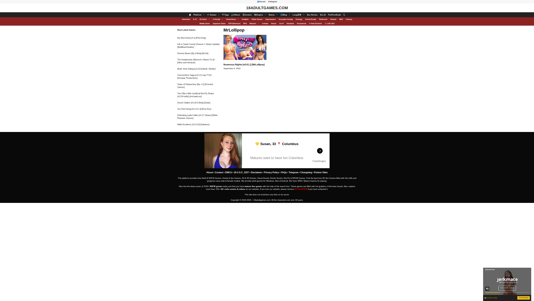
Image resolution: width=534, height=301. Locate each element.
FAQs (284, 172)
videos (242, 189)
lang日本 (297, 15)
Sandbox (245, 19)
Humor (273, 24)
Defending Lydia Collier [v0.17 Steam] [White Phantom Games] (197, 116)
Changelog (306, 172)
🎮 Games (211, 15)
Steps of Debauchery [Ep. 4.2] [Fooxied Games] (195, 85)
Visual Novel (231, 19)
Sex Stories (312, 15)
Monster (253, 24)
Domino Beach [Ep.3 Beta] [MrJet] (192, 53)
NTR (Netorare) (234, 24)
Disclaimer (256, 172)
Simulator (290, 24)
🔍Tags (225, 15)
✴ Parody (216, 19)
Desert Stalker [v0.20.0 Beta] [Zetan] (193, 102)
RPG (245, 24)
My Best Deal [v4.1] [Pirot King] (191, 38)
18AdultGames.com (267, 8)
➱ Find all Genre (315, 24)
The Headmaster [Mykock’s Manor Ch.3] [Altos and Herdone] (195, 61)
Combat (265, 24)
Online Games (257, 19)
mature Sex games (253, 186)
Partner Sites (321, 172)
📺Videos (235, 15)
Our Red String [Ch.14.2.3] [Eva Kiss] (194, 109)
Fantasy (349, 19)
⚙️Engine (258, 15)
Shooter (333, 19)
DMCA (228, 172)
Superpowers (270, 19)
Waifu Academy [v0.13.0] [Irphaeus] (193, 124)
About (209, 172)
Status (272, 15)
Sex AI (323, 15)
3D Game (203, 19)
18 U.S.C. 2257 (241, 172)
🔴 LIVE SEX (330, 24)
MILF (341, 19)
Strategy (299, 19)
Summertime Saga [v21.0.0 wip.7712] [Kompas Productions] (194, 76)
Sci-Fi (281, 24)
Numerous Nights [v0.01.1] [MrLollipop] (244, 64)
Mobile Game (205, 24)
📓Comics (247, 15)
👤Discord (261, 2)
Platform (197, 15)
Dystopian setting (286, 19)
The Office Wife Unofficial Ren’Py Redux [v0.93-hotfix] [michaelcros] (195, 95)
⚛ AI (195, 19)
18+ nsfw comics (228, 189)
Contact (219, 172)
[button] (344, 14)
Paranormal (301, 24)
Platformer (323, 19)
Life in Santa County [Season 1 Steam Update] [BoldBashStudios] (198, 45)
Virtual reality (310, 19)
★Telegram (272, 2)
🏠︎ (190, 15)
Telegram (293, 172)
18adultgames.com (262, 200)
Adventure (186, 19)
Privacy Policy (271, 172)
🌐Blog (283, 15)
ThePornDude (334, 15)
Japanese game (219, 24)
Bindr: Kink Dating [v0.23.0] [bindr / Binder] (196, 69)
